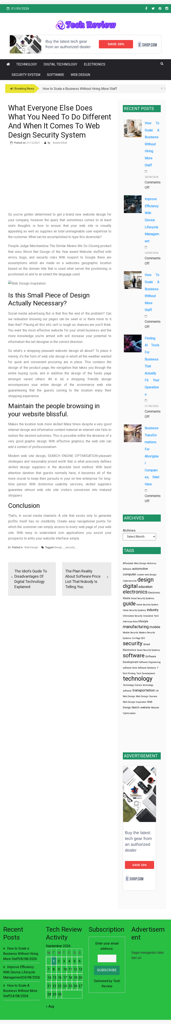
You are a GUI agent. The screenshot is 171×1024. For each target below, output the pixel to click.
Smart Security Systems (148, 650)
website (145, 707)
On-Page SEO (138, 638)
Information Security (132, 616)
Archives (129, 530)
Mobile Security (130, 632)
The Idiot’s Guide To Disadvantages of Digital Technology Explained (30, 579)
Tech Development (145, 673)
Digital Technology (60, 64)
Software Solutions (147, 667)
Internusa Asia (130, 621)
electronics (135, 592)
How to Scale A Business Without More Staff (20, 991)
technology (137, 678)
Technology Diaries (132, 685)
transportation (143, 690)
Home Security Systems (134, 610)
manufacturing (136, 626)
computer (129, 574)
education (145, 587)
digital (130, 586)
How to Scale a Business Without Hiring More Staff (152, 144)
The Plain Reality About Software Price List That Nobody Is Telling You (83, 579)
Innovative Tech (151, 616)
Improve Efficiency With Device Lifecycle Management (152, 220)
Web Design (80, 75)
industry (152, 610)
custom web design (146, 574)
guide (129, 604)
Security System (26, 75)
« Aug (50, 1006)
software (134, 655)
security (70, 547)
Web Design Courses (146, 696)
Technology (26, 64)
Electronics (94, 64)
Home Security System (147, 604)
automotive (140, 569)
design (58, 547)
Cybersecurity (130, 581)
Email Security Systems (142, 598)
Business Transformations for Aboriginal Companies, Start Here (152, 456)
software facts (130, 667)
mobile (155, 627)
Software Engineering (150, 662)
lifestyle (143, 621)
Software (55, 75)
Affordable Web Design (134, 563)
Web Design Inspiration (134, 702)
